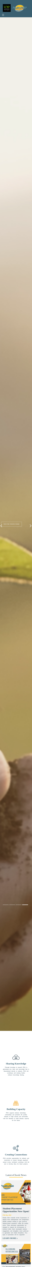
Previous (1, 524)
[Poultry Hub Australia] (14, 8)
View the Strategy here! (11, 524)
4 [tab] (22, 904)
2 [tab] (9, 904)
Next (30, 524)
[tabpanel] (16, 524)
